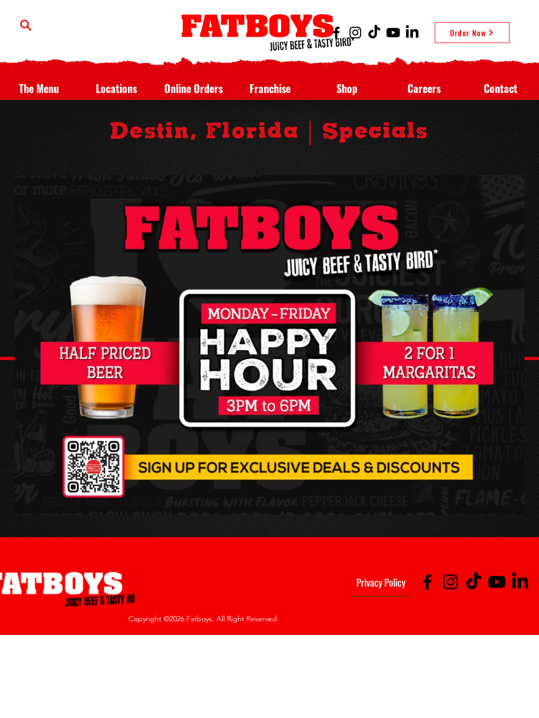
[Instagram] (355, 32)
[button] (38, 84)
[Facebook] (336, 32)
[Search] (25, 25)
